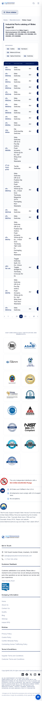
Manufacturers (15, 20)
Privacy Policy (7, 634)
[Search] (34, 3)
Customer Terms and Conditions (13, 659)
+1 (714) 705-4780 (10, 559)
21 (17, 316)
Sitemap (5, 619)
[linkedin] (23, 674)
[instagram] (35, 674)
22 (21, 316)
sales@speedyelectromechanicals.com (18, 556)
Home (5, 20)
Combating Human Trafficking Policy (14, 644)
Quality (4, 612)
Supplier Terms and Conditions (12, 656)
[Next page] (37, 316)
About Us (5, 605)
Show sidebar (11, 12)
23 (25, 316)
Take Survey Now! (8, 581)
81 (34, 316)
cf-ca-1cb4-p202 (7, 167)
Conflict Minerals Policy (10, 641)
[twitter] (31, 674)
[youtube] (39, 674)
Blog (3, 615)
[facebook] (27, 674)
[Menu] (38, 3)
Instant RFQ (6, 622)
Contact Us (6, 608)
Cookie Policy (6, 637)
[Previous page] (4, 316)
